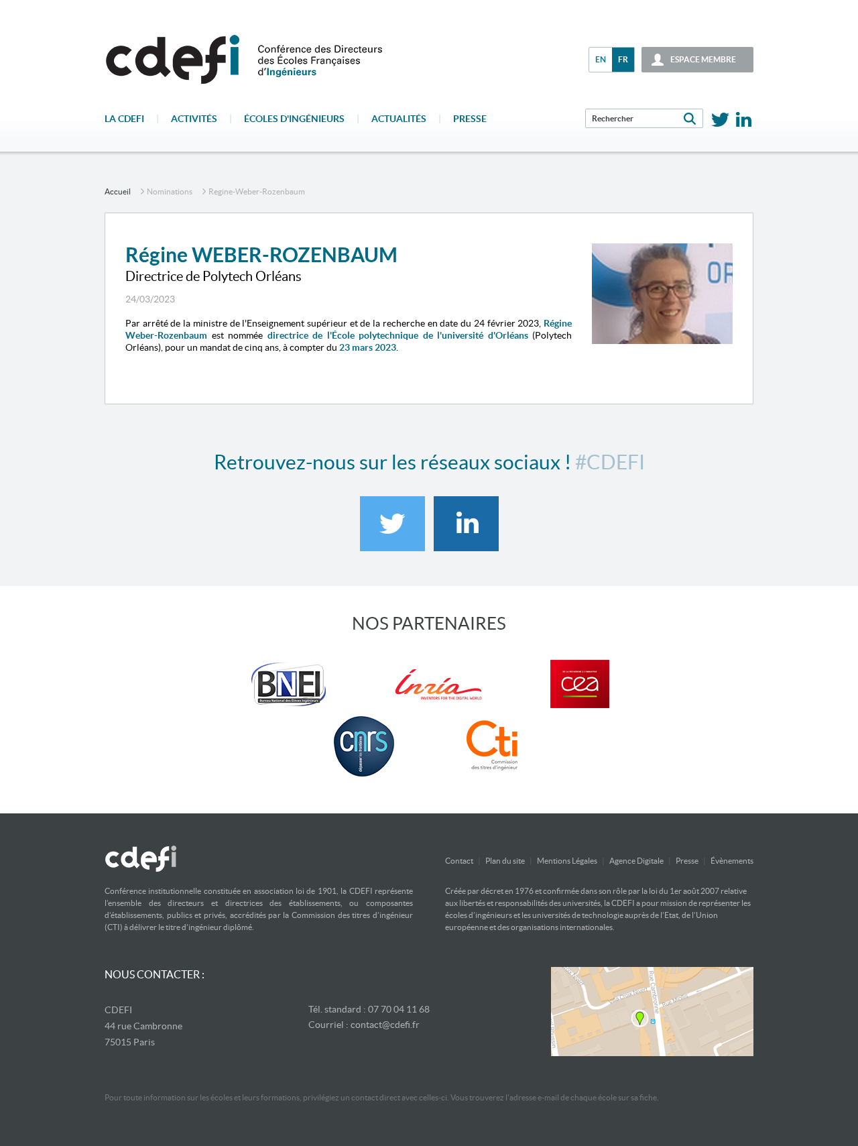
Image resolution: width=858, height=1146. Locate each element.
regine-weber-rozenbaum (256, 191)
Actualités (398, 118)
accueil (118, 191)
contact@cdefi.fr (385, 1024)
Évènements (732, 860)
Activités (194, 118)
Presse (470, 118)
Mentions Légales (567, 860)
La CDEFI (124, 118)
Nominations (169, 191)
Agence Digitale (636, 860)
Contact (459, 860)
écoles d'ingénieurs (294, 118)
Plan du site (505, 860)
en (600, 59)
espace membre (703, 59)
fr (623, 59)
